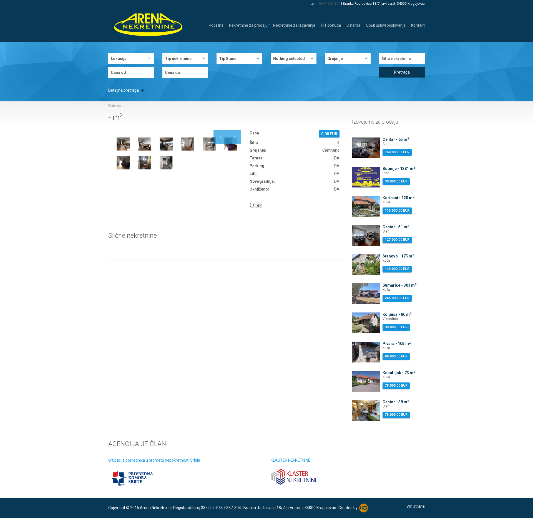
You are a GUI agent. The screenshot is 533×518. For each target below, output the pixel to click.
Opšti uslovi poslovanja (386, 25)
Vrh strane (415, 506)
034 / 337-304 (329, 4)
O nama (353, 25)
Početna (216, 25)
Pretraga (402, 72)
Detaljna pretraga (124, 90)
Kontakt (418, 25)
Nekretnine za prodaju (248, 25)
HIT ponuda (331, 25)
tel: (313, 4)
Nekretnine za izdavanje (294, 25)
